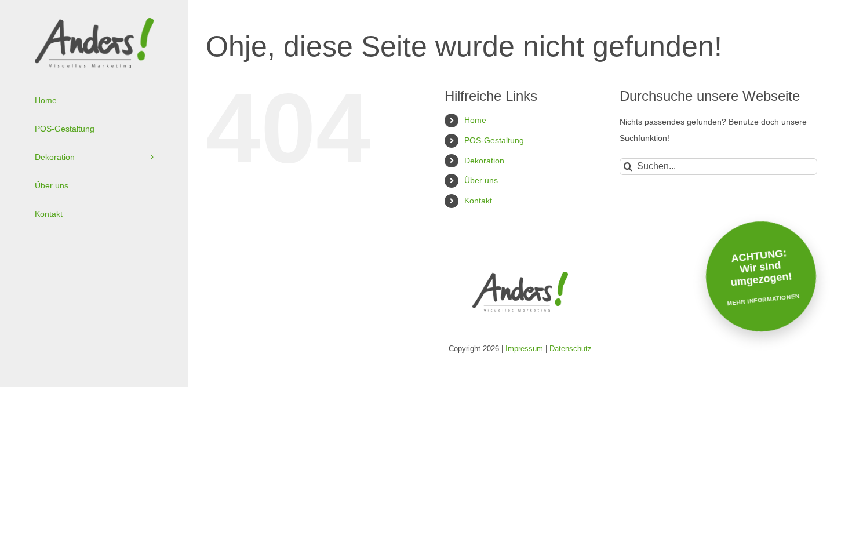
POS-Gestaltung (494, 140)
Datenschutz (570, 348)
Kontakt (478, 200)
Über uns (481, 180)
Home (475, 120)
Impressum (524, 348)
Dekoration (484, 160)
